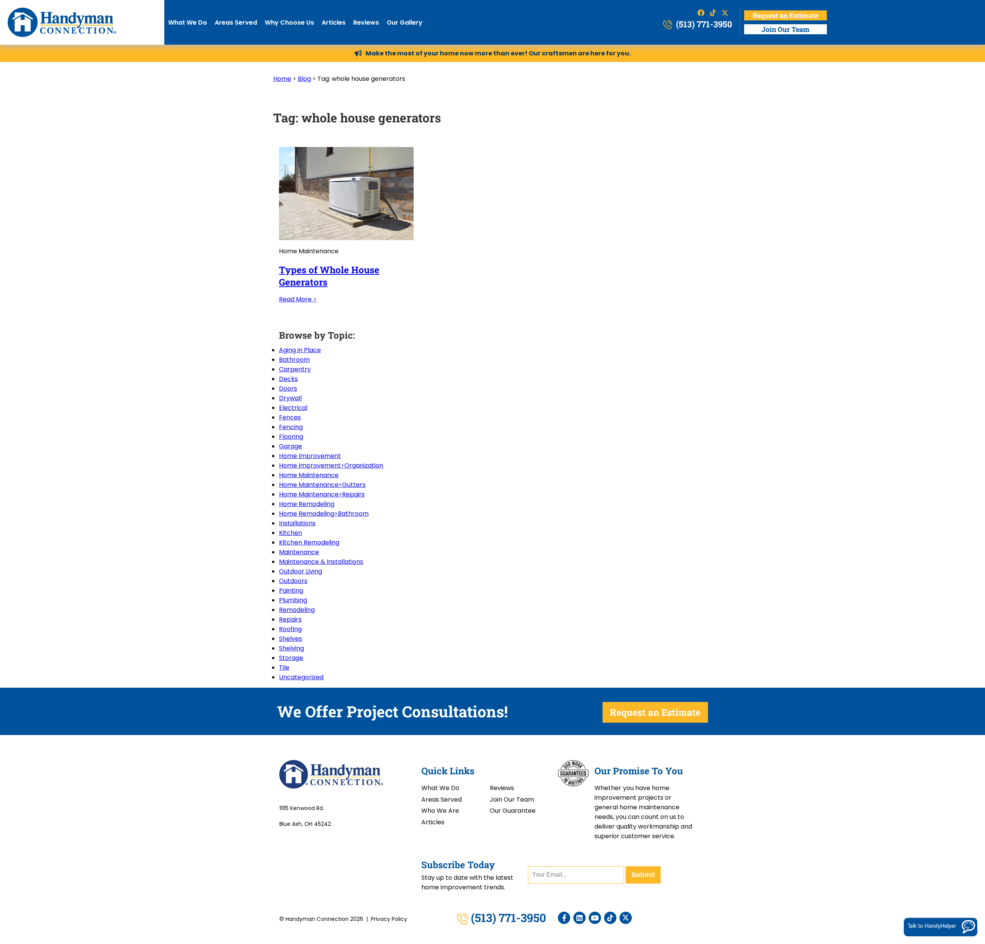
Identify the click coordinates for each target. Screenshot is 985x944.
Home (282, 78)
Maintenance (299, 552)
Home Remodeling (306, 504)
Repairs (290, 619)
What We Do (187, 22)
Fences (290, 417)
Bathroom (294, 359)
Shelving (291, 648)
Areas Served (236, 22)
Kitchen (290, 532)
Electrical (293, 407)
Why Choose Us (289, 22)
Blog (304, 78)
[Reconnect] (943, 811)
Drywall (290, 398)
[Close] (978, 811)
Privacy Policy (389, 919)
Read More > (298, 299)
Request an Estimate (785, 15)
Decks (288, 378)
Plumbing (293, 600)
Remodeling (297, 609)
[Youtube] (595, 918)
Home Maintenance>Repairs (322, 494)
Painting (291, 590)
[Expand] (966, 811)
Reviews (366, 22)
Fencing (291, 427)
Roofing (290, 629)
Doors (288, 388)
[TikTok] (610, 918)
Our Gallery (404, 22)
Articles (334, 22)
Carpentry (295, 369)
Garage (290, 446)
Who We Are (440, 810)
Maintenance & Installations (321, 561)
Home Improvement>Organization (331, 465)
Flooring (291, 436)
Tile (284, 667)
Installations (297, 523)
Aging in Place (300, 350)
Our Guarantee (513, 810)
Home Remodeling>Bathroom (324, 513)
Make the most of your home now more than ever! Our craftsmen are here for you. (498, 53)
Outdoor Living (300, 571)
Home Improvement (310, 455)
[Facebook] (564, 918)
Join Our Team (785, 29)
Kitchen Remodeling (309, 542)
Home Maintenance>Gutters (322, 484)
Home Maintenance (309, 475)
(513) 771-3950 (703, 24)
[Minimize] (955, 811)
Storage (291, 657)
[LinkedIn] (579, 918)
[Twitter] (625, 918)
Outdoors (293, 580)
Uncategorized (301, 677)
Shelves (290, 638)
